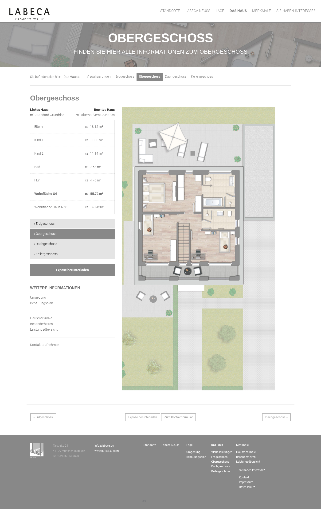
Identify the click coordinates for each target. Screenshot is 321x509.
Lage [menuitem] (220, 11)
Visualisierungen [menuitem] (221, 452)
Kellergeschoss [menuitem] (220, 471)
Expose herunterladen (72, 270)
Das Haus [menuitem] (238, 11)
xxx (144, 501)
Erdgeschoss (124, 76)
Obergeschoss (149, 76)
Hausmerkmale (41, 318)
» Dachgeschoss (45, 244)
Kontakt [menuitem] (244, 477)
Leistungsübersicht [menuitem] (246, 461)
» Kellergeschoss (46, 254)
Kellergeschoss (202, 76)
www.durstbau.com (106, 451)
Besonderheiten (41, 324)
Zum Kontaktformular (178, 417)
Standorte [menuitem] (170, 11)
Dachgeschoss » (276, 417)
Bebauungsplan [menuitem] (196, 457)
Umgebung (38, 297)
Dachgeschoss (175, 76)
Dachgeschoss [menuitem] (220, 466)
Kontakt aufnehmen (44, 345)
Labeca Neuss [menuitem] (197, 11)
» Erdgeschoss (44, 223)
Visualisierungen (99, 76)
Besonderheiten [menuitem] (246, 457)
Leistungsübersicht (44, 329)
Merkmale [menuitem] (261, 11)
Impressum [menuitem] (246, 482)
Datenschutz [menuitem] (247, 487)
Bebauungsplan (41, 303)
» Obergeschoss (45, 234)
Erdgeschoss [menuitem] (219, 457)
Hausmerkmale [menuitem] (246, 452)
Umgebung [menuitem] (193, 452)
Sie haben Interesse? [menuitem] (295, 11)
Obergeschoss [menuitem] (220, 461)
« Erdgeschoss (43, 417)
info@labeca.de (104, 445)
